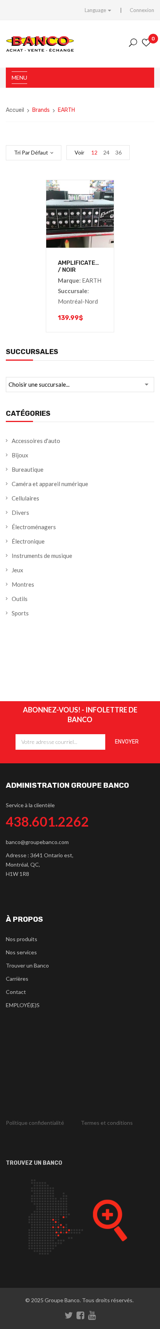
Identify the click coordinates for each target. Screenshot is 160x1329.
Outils (20, 598)
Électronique (28, 541)
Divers (20, 512)
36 (118, 152)
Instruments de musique (42, 555)
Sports (20, 613)
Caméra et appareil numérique (50, 483)
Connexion (142, 10)
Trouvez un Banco (34, 1163)
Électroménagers (34, 526)
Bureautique (27, 469)
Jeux (17, 569)
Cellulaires (25, 498)
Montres (23, 584)
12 (94, 152)
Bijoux (20, 455)
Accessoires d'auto (36, 440)
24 (106, 152)
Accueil (15, 110)
